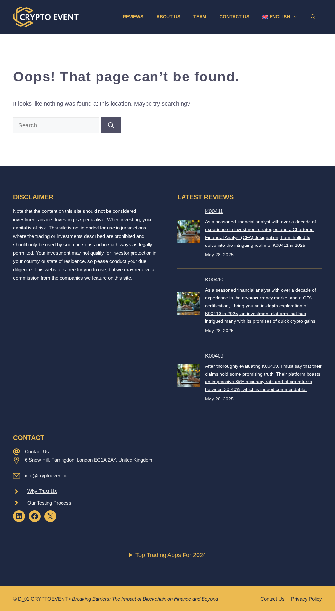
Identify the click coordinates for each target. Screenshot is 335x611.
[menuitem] (280, 16)
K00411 (214, 211)
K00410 (214, 280)
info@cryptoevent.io (46, 475)
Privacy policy (306, 599)
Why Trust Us (42, 491)
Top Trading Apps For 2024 (170, 555)
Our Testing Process (49, 503)
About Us (168, 16)
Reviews (133, 16)
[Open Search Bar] (313, 16)
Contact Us (234, 16)
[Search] (111, 125)
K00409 (214, 356)
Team (199, 16)
